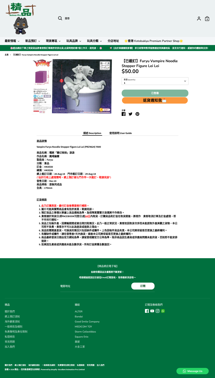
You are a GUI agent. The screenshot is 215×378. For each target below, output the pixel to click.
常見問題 (10, 342)
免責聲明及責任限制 (16, 331)
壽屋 (77, 342)
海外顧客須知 (12, 321)
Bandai (79, 316)
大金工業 (80, 347)
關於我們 (10, 311)
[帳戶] (199, 18)
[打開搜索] (60, 18)
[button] (155, 100)
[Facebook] (147, 311)
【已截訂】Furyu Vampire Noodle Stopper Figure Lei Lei (35, 55)
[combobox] (155, 81)
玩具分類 (93, 41)
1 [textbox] (124, 83)
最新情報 (11, 41)
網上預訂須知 (12, 316)
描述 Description (92, 133)
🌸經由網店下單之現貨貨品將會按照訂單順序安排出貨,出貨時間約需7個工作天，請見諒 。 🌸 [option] (56, 48)
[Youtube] (152, 311)
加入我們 (10, 347)
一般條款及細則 (13, 326)
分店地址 (113, 41)
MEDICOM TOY (83, 326)
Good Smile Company (87, 321)
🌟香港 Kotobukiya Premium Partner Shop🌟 (153, 41)
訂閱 (142, 286)
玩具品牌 (72, 41)
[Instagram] (157, 311)
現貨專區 (52, 41)
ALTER (78, 311)
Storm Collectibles (85, 331)
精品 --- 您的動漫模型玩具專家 (27, 369)
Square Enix (81, 336)
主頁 (6, 55)
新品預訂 (31, 41)
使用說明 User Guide (120, 133)
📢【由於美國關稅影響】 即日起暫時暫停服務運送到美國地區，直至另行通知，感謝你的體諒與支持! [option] (159, 48)
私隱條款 (10, 336)
